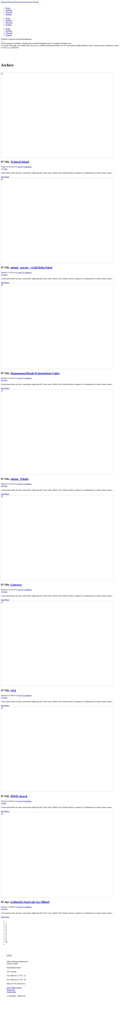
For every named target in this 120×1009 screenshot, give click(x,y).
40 (4, 380)
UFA (13, 690)
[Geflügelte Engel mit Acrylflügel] (57, 897)
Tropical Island (20, 161)
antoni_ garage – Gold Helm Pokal (31, 267)
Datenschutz (11, 992)
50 (4, 698)
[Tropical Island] (57, 157)
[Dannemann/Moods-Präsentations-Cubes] (57, 368)
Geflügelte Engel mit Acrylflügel (29, 901)
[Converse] (57, 580)
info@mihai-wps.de (14, 988)
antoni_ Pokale (19, 478)
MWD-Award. (19, 796)
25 (4, 275)
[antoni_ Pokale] (57, 474)
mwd (20, 167)
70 (4, 592)
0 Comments (27, 167)
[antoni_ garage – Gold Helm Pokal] (57, 263)
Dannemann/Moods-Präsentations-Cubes (35, 373)
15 (4, 169)
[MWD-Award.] (57, 791)
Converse (16, 584)
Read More (5, 177)
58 (4, 486)
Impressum (11, 990)
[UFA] (57, 685)
